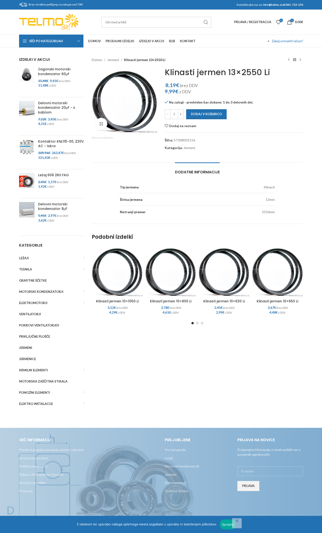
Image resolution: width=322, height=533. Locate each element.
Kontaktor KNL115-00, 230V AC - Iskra (61, 144)
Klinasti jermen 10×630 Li (224, 301)
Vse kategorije (175, 450)
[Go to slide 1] (192, 323)
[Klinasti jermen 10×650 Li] (277, 271)
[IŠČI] (205, 22)
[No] (237, 523)
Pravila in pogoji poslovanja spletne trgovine (51, 450)
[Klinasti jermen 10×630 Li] (224, 271)
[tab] (197, 169)
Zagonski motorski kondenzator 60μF (54, 71)
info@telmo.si (272, 4)
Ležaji (169, 458)
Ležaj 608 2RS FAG (53, 175)
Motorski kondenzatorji (182, 466)
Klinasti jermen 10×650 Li (277, 301)
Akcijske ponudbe (32, 483)
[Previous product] (289, 60)
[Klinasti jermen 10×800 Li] (170, 271)
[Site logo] (49, 22)
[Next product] (300, 60)
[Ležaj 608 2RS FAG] (27, 184)
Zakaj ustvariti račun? (287, 41)
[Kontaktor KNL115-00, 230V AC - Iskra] (27, 152)
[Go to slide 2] (197, 323)
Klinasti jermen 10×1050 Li (117, 301)
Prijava (248, 486)
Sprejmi (227, 524)
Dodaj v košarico (206, 114)
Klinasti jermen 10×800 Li (170, 301)
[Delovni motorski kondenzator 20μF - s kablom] (27, 116)
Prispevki (26, 491)
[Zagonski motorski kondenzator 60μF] (27, 80)
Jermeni (113, 60)
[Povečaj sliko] (101, 124)
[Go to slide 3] (202, 323)
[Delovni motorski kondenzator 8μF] (27, 215)
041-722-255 (294, 4)
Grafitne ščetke (176, 491)
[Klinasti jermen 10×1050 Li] (117, 271)
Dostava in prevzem (33, 458)
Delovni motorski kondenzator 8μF (52, 206)
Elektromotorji (175, 483)
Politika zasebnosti (33, 466)
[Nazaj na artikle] (294, 60)
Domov (97, 60)
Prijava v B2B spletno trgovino (41, 474)
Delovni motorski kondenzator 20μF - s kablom (56, 108)
